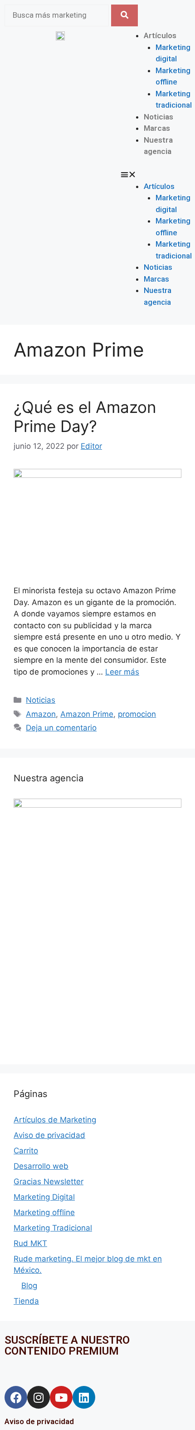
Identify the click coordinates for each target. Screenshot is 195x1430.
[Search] (124, 15)
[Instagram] (38, 1397)
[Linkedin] (84, 1397)
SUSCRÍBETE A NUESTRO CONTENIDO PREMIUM (67, 1345)
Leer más (122, 671)
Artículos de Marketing (55, 1119)
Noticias (158, 116)
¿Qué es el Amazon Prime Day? (85, 416)
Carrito (26, 1150)
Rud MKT (30, 1243)
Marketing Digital (44, 1197)
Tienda (26, 1301)
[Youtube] (61, 1397)
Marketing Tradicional (53, 1227)
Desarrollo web (41, 1166)
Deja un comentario (61, 727)
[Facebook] (16, 1397)
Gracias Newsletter (48, 1181)
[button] (135, 175)
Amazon (41, 714)
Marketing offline (44, 1212)
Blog (29, 1285)
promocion (137, 714)
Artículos (160, 35)
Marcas (157, 128)
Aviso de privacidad (49, 1135)
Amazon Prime (86, 714)
